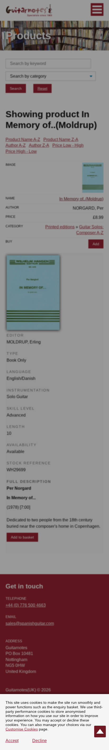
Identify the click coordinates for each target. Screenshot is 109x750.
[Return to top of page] (100, 731)
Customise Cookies (22, 729)
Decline (39, 740)
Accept (12, 740)
